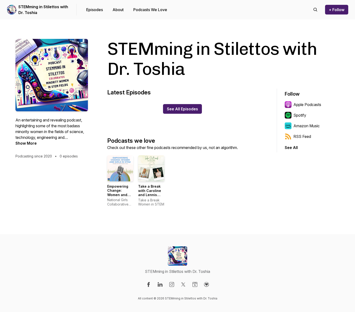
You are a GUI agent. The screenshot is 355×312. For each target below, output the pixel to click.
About (118, 9)
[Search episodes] (315, 10)
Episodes (94, 9)
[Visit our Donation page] (206, 284)
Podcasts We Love (150, 9)
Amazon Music (306, 125)
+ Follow (336, 9)
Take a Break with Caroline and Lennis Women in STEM (149, 194)
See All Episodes (182, 108)
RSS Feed (302, 136)
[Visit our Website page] (194, 284)
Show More (26, 143)
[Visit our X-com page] (183, 284)
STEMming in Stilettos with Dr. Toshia (43, 9)
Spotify (299, 115)
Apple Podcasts (307, 104)
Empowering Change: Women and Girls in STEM (118, 192)
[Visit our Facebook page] (148, 284)
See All (291, 147)
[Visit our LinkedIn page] (160, 284)
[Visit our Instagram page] (171, 284)
